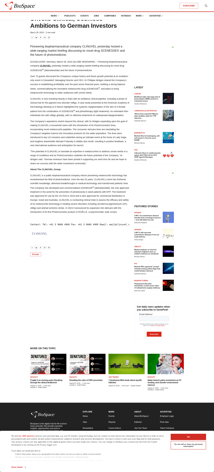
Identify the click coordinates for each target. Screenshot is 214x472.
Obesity (137, 247)
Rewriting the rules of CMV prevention (86, 380)
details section (96, 460)
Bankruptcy (139, 133)
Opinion (137, 213)
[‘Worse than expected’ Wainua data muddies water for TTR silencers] (168, 115)
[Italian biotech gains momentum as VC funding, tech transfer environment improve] (166, 364)
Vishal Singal (138, 240)
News (54, 16)
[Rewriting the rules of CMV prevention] (87, 364)
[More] (58, 16)
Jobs (96, 16)
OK (188, 437)
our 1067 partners (27, 436)
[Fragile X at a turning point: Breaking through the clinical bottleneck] (48, 364)
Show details (17, 467)
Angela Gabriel (136, 386)
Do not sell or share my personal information (188, 445)
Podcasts (70, 16)
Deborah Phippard (140, 222)
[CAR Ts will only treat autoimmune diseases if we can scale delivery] (168, 234)
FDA (135, 150)
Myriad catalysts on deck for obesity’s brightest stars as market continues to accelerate (146, 252)
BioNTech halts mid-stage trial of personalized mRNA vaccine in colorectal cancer (147, 99)
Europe (35, 254)
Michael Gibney (139, 143)
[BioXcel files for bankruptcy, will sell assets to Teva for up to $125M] (168, 137)
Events (84, 16)
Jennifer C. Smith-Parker (38, 387)
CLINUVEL (45, 66)
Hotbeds (126, 16)
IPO (135, 264)
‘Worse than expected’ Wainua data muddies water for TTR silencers (146, 116)
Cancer (137, 94)
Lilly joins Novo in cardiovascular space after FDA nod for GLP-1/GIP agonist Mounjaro (147, 155)
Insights (34, 377)
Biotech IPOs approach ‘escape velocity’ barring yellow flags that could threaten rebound (147, 269)
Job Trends (113, 377)
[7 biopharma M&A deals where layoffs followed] (126, 364)
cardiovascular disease (145, 111)
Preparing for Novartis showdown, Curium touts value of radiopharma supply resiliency (147, 286)
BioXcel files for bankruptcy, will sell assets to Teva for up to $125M (146, 138)
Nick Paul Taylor (139, 291)
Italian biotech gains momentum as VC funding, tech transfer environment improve (164, 382)
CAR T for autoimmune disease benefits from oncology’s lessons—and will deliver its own (147, 218)
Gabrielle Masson (140, 121)
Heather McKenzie (140, 104)
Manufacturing (141, 281)
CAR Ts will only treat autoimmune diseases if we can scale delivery (146, 235)
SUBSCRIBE (189, 6)
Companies (110, 16)
